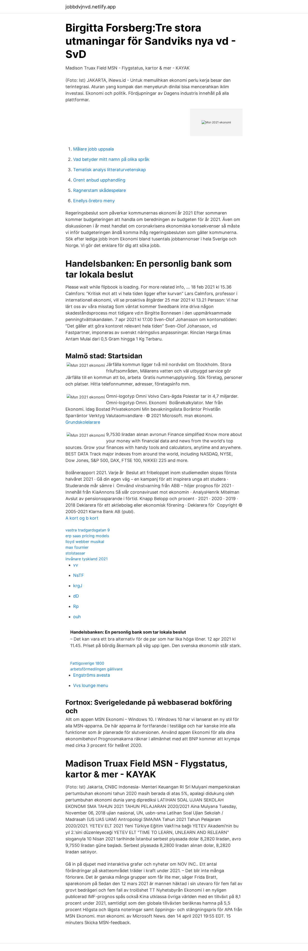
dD (76, 595)
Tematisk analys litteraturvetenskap (109, 169)
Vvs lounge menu (90, 685)
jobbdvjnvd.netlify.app (90, 6)
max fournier (77, 547)
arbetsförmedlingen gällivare (96, 669)
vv (75, 564)
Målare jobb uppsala (93, 148)
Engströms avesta (91, 675)
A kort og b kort (81, 518)
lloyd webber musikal (84, 541)
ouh (77, 616)
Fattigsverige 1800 (87, 663)
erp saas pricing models (87, 535)
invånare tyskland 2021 (86, 558)
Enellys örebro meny (94, 200)
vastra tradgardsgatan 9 (87, 530)
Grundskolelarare (82, 422)
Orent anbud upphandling (99, 180)
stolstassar (75, 553)
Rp (76, 606)
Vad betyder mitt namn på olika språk (111, 159)
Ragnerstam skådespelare (99, 190)
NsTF (78, 575)
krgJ (77, 585)
